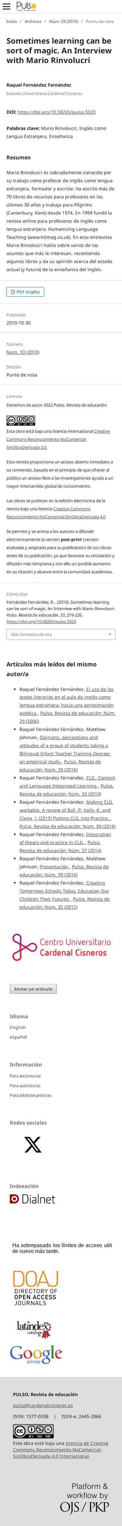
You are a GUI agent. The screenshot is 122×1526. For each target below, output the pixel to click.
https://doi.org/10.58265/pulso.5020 (57, 112)
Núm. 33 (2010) (63, 21)
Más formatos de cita (31, 634)
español (18, 1037)
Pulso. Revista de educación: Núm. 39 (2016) (67, 826)
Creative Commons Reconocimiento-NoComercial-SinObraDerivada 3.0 (58, 439)
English (18, 1027)
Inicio (12, 21)
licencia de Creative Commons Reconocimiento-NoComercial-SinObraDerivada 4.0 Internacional (60, 1449)
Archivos (33, 21)
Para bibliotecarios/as (30, 1095)
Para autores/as (25, 1085)
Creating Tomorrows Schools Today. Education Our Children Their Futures (64, 891)
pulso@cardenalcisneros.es (43, 1405)
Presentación (54, 867)
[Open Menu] (6, 6)
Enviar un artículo (33, 989)
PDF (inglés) (28, 292)
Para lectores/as (25, 1076)
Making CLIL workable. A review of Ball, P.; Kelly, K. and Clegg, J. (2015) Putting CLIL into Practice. (66, 810)
